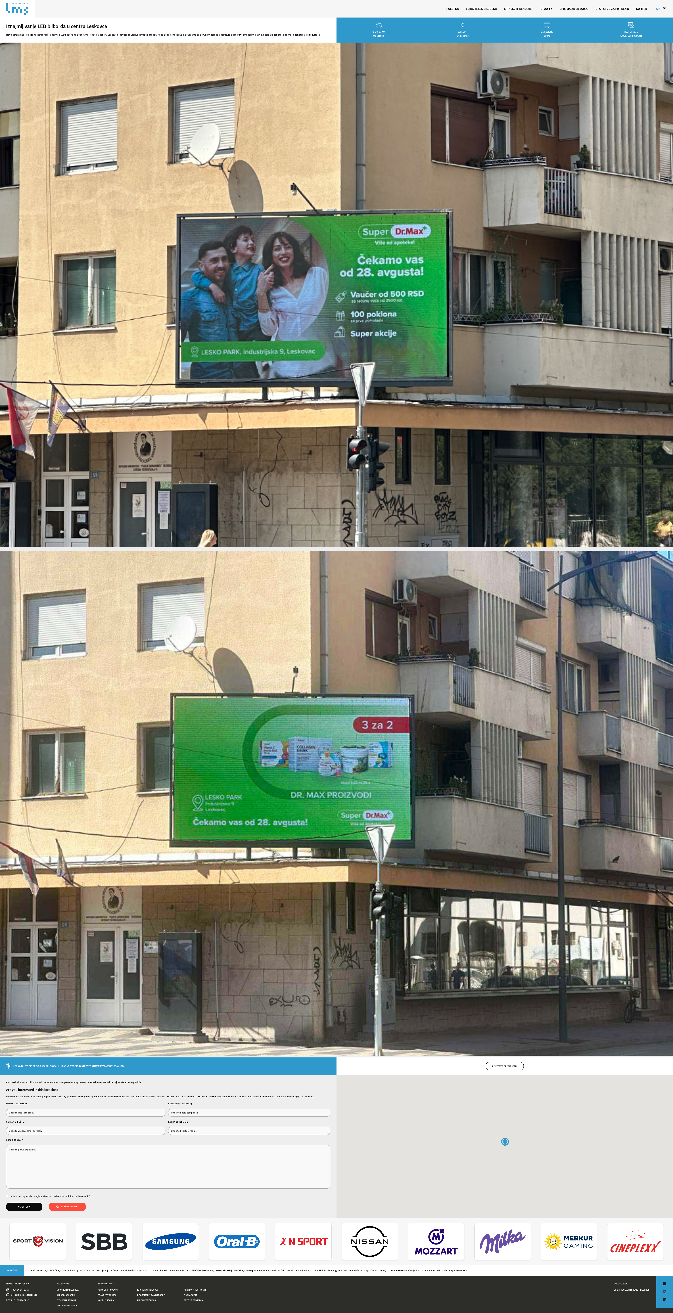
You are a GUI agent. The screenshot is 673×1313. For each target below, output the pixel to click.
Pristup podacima (193, 1300)
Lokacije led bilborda (68, 1289)
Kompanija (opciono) (180, 1103)
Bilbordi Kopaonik (66, 1295)
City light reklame (518, 8)
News (9, 1300)
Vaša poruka (14, 1140)
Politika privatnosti (195, 1289)
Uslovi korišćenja (146, 1300)
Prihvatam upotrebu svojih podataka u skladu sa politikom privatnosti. (49, 1196)
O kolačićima (190, 1295)
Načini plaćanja (106, 1300)
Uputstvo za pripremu (612, 8)
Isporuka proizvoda (147, 1289)
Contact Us (23, 1300)
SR (658, 8)
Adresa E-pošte (16, 1121)
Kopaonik (545, 8)
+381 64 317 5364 (206, 1096)
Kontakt (642, 8)
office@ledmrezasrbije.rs (24, 1295)
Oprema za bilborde (573, 8)
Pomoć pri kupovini (108, 1289)
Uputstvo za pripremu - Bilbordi (631, 1289)
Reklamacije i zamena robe (151, 1295)
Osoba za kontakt (17, 1103)
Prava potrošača (107, 1295)
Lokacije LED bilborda (481, 8)
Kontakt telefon (179, 1121)
